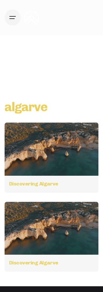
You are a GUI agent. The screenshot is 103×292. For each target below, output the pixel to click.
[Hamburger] (13, 17)
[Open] (17, 134)
